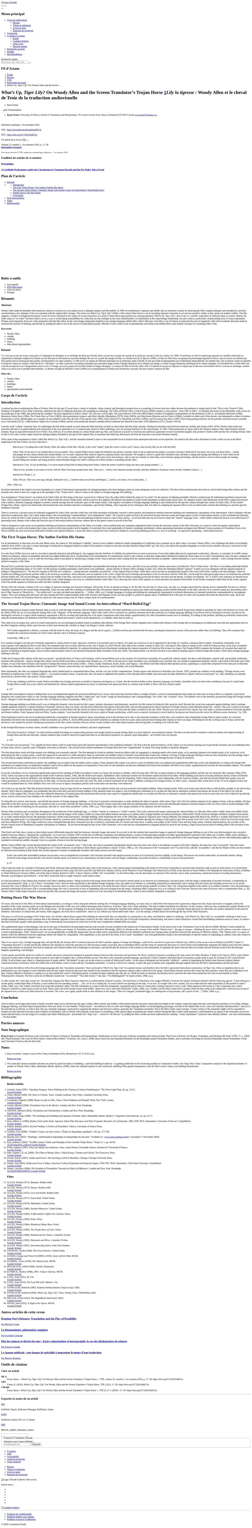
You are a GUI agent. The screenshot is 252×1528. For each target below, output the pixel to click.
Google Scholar (14, 1092)
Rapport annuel (20, 46)
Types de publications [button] (17, 20)
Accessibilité (13, 1456)
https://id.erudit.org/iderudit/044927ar (24, 130)
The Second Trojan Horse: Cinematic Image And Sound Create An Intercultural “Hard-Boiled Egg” (59, 190)
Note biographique (15, 198)
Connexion (12, 33)
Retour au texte (14, 1058)
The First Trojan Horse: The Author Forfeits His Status (38, 187)
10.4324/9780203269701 (18, 1171)
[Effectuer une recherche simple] (2, 5)
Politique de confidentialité (19, 1514)
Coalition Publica (21, 41)
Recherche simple (9, 59)
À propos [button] (11, 36)
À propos (20, 36)
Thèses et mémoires (22, 25)
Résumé (10, 182)
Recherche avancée (16, 49)
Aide (9, 1454)
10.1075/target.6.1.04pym (19, 1145)
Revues (16, 22)
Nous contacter (14, 1462)
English (10, 51)
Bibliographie (13, 203)
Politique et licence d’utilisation (21, 1519)
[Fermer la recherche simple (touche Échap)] (5, 5)
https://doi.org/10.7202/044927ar (22, 135)
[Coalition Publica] (10, 1507)
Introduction (18, 185)
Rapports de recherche (23, 30)
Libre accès (18, 44)
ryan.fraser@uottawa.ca (146, 115)
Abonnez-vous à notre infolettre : (19, 1441)
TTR (9, 80)
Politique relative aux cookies (20, 1516)
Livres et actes (19, 28)
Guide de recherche (16, 1459)
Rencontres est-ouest (16, 82)
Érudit (16, 38)
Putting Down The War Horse (27, 192)
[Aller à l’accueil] (9, 2)
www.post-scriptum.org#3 (117, 1137)
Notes (9, 200)
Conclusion (18, 195)
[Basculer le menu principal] (2, 8)
